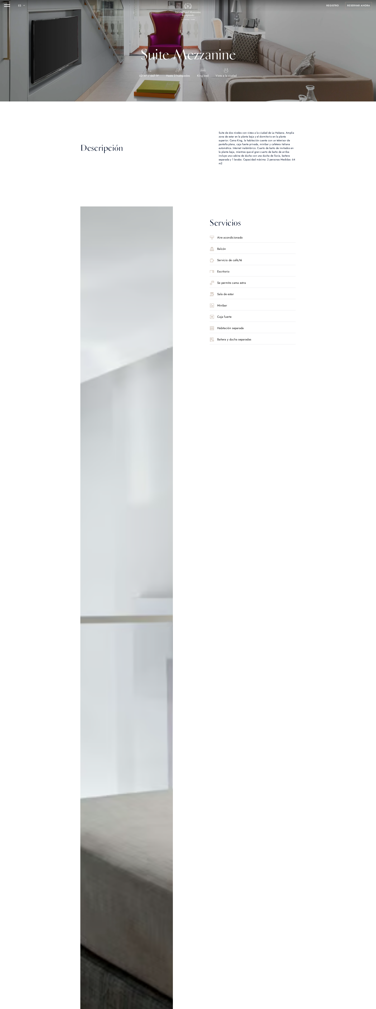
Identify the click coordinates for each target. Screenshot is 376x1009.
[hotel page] (188, 5)
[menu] (7, 5)
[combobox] (22, 5)
